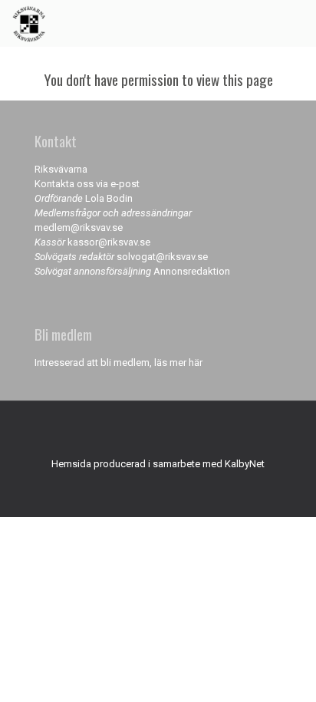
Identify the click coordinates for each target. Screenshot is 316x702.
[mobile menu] (295, 23)
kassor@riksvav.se (108, 242)
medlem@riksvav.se (79, 227)
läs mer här (178, 362)
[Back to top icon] (158, 433)
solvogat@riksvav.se (162, 256)
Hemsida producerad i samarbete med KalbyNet (158, 464)
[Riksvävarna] (29, 23)
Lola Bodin (109, 198)
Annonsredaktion (191, 271)
